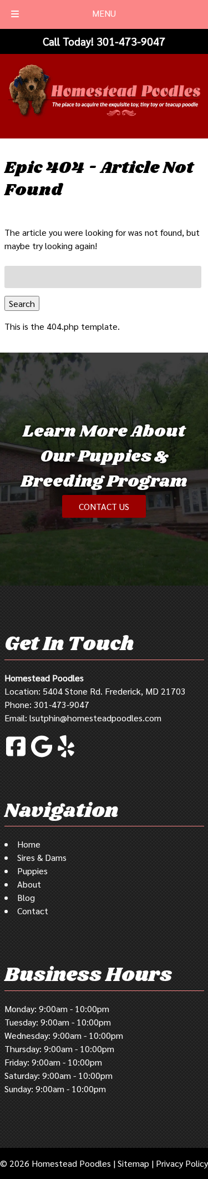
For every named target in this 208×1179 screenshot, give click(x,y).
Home (28, 844)
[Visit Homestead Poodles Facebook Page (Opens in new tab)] (15, 755)
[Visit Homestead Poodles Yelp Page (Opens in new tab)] (66, 755)
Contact (32, 911)
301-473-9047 (61, 704)
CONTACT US (104, 506)
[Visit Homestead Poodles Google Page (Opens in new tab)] (41, 755)
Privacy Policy (182, 1163)
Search (22, 303)
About (29, 884)
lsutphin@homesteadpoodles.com (95, 718)
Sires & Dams (42, 857)
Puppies (32, 870)
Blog (26, 897)
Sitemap (133, 1163)
